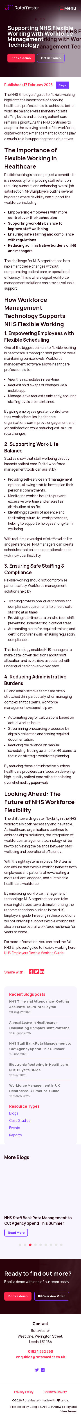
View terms (69, 1411)
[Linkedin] (43, 1370)
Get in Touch (51, 58)
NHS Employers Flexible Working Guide (34, 953)
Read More (16, 1232)
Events (14, 1127)
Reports (15, 1135)
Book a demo (21, 58)
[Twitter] (37, 1370)
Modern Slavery (56, 1392)
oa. (66, 1400)
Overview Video (53, 1296)
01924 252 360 (40, 1351)
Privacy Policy (24, 1392)
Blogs (62, 85)
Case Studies (19, 1120)
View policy (62, 1407)
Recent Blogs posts (27, 994)
